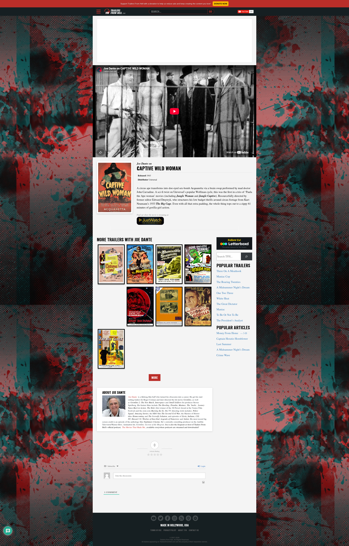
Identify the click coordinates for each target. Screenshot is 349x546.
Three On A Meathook (228, 271)
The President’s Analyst (229, 320)
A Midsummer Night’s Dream (233, 287)
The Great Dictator (226, 304)
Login (202, 466)
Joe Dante (132, 396)
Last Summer (223, 344)
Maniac (220, 309)
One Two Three (224, 293)
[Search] (246, 256)
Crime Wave (223, 355)
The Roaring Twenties (228, 282)
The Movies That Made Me (133, 427)
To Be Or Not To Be (227, 315)
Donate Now (220, 4)
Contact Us (194, 530)
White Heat (222, 298)
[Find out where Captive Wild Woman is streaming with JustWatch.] (194, 221)
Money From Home (231, 333)
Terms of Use (155, 530)
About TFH (182, 530)
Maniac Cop (223, 276)
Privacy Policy (169, 530)
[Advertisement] (174, 40)
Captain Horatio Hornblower (232, 338)
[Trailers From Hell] (107, 11)
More (154, 378)
